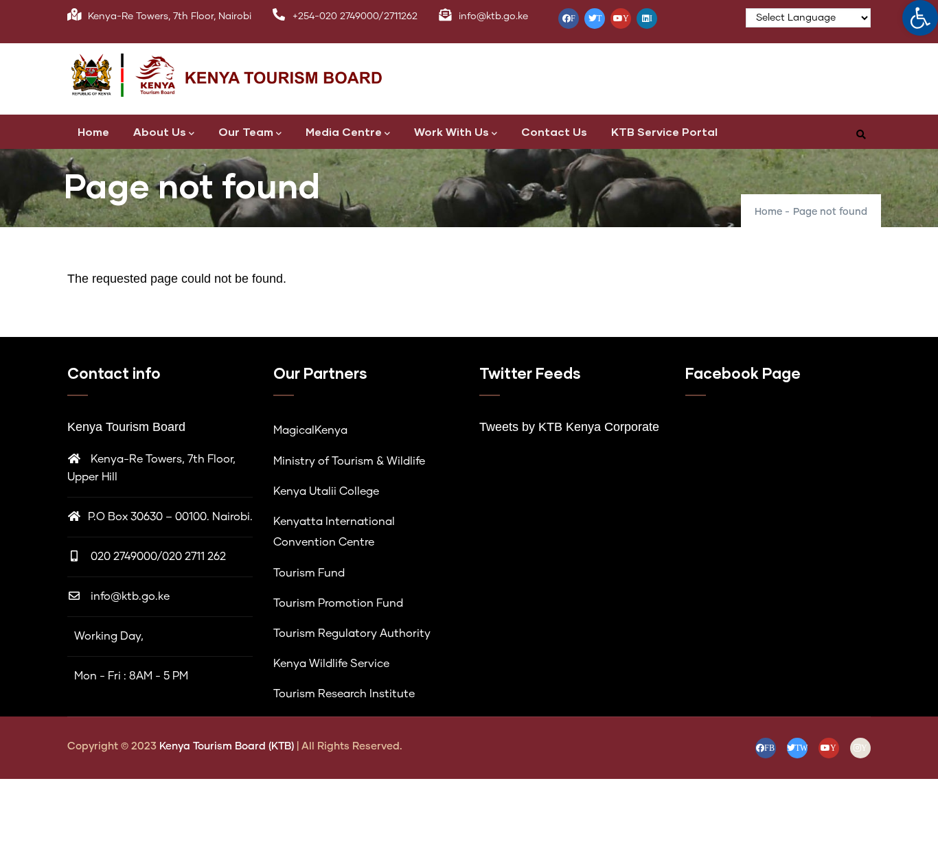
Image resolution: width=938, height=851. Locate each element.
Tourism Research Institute (344, 693)
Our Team (245, 131)
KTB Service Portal (664, 131)
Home (93, 131)
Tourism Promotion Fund (338, 603)
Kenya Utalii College (326, 491)
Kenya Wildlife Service (331, 663)
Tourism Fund (309, 573)
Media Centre (344, 131)
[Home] (242, 75)
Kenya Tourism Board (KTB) (228, 746)
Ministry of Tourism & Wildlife (349, 461)
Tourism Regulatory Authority (352, 633)
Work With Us (451, 131)
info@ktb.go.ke (130, 596)
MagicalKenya (310, 430)
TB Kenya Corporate (603, 427)
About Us (159, 131)
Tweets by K (513, 427)
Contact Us (554, 131)
